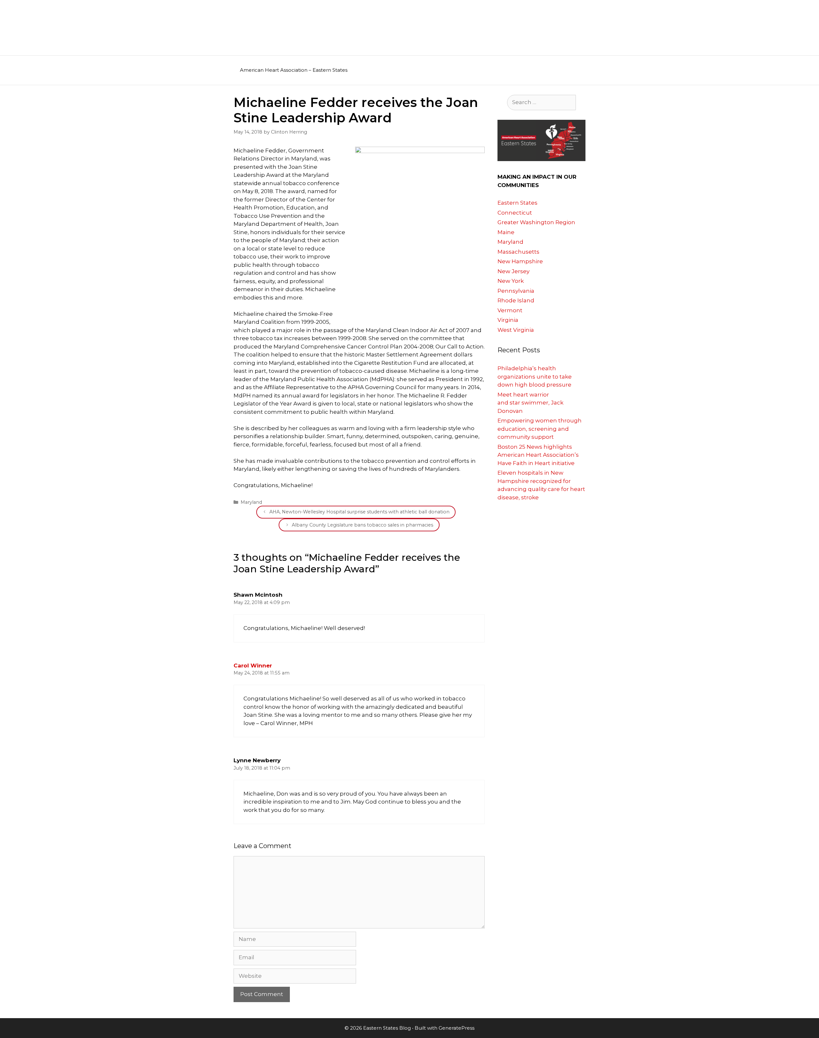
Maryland (251, 502)
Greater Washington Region (536, 222)
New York (510, 281)
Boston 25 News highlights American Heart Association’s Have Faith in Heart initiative (538, 455)
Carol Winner (253, 665)
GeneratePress (456, 1028)
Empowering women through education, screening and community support (539, 428)
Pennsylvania (515, 291)
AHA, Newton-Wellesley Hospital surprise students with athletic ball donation (359, 512)
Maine (505, 232)
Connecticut (514, 212)
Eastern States (517, 203)
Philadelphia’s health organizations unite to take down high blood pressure (534, 376)
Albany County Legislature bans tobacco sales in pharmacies (362, 525)
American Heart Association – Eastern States (293, 70)
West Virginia (515, 330)
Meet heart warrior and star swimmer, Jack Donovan (530, 402)
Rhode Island (515, 300)
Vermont (509, 310)
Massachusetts (518, 252)
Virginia (507, 320)
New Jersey (513, 271)
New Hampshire (520, 261)
